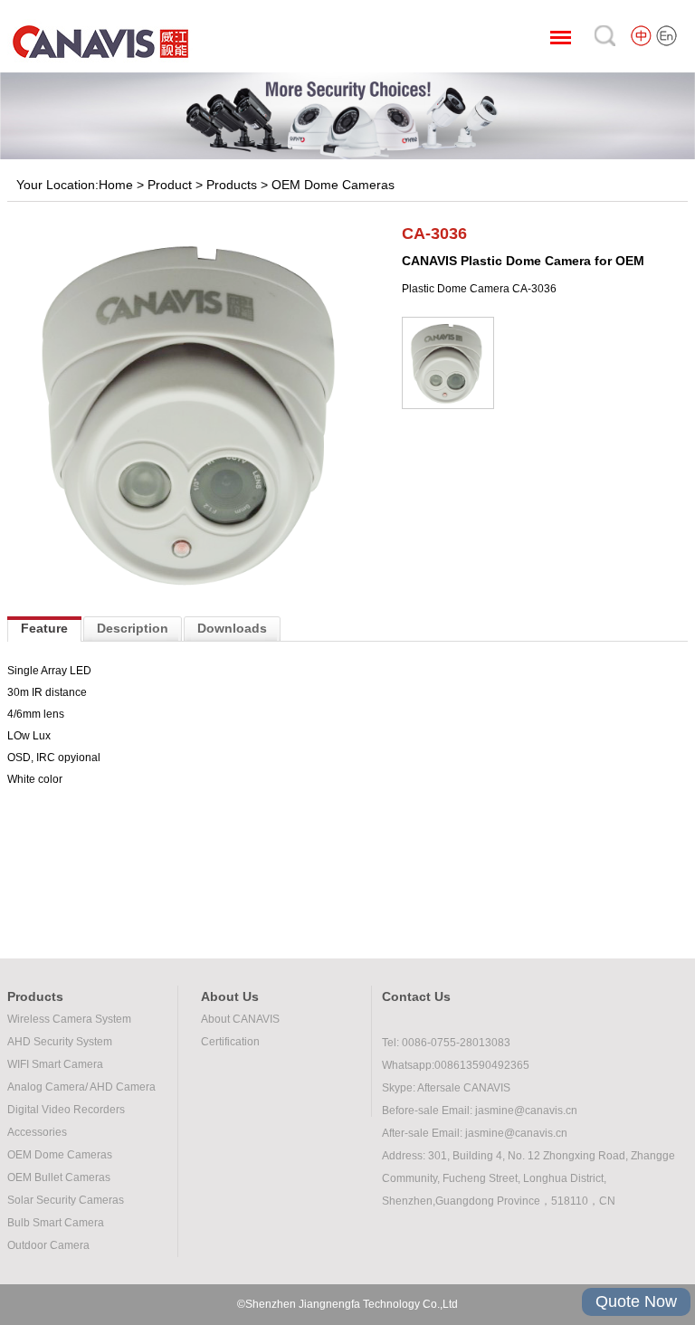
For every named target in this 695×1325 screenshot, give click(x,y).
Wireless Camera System (69, 1019)
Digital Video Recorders (66, 1109)
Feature (44, 628)
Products (231, 184)
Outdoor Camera (48, 1245)
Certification (230, 1041)
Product (170, 184)
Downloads (232, 628)
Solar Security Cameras (65, 1200)
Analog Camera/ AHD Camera (81, 1087)
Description (132, 628)
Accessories (37, 1132)
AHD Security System (59, 1041)
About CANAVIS (240, 1019)
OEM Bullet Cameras (58, 1177)
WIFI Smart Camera (55, 1064)
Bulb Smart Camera (55, 1222)
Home (116, 184)
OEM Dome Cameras (333, 184)
